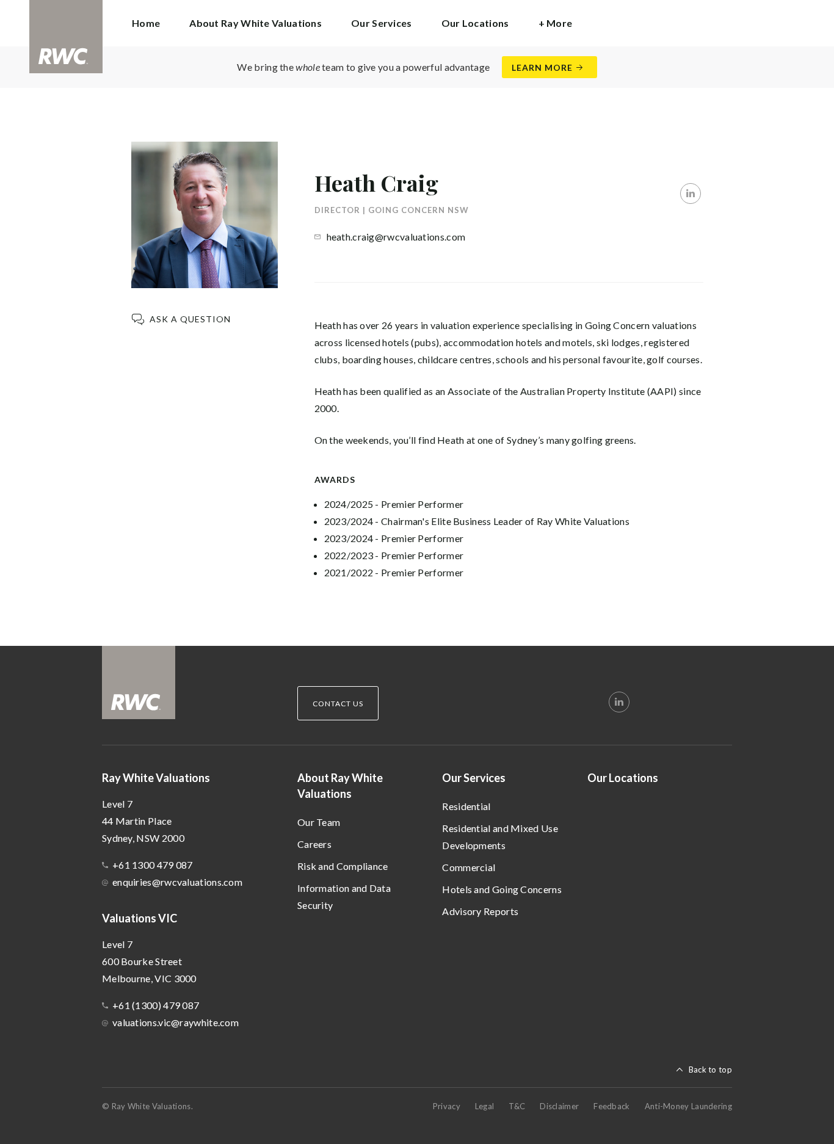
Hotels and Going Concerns (502, 889)
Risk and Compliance (342, 866)
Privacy (446, 1106)
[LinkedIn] (690, 193)
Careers (314, 844)
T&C (517, 1106)
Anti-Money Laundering (688, 1106)
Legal (485, 1106)
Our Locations (475, 23)
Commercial (468, 867)
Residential (466, 806)
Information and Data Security (344, 896)
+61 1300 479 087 (152, 865)
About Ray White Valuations (340, 785)
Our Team (318, 822)
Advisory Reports (480, 911)
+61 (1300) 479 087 (155, 1005)
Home (146, 23)
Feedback (611, 1106)
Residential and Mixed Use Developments (500, 836)
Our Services (474, 777)
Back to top (710, 1069)
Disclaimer (559, 1106)
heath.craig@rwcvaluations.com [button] (396, 236)
